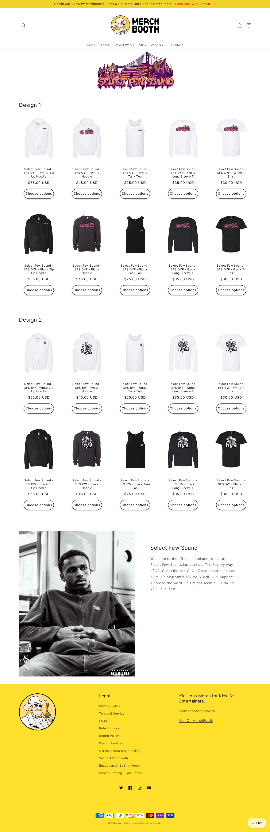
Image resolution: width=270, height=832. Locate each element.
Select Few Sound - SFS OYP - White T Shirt (231, 172)
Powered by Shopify (150, 823)
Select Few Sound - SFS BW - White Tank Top (134, 387)
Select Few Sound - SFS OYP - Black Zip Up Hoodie (39, 269)
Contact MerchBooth (197, 711)
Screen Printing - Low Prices (120, 773)
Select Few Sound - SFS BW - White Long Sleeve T (183, 387)
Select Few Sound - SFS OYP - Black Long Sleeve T (183, 269)
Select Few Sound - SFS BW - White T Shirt (231, 387)
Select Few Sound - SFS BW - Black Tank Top (135, 484)
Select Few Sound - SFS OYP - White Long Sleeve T (183, 172)
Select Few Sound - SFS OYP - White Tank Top (134, 172)
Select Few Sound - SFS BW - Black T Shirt (231, 484)
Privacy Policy (109, 706)
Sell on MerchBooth (113, 758)
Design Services (111, 743)
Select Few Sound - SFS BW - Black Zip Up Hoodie (38, 484)
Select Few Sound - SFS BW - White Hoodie (86, 387)
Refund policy (109, 728)
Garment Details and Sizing (119, 750)
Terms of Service (111, 713)
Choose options (39, 193)
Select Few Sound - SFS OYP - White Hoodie (86, 172)
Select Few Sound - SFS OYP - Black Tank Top (134, 269)
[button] (23, 25)
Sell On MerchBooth (196, 720)
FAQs (103, 721)
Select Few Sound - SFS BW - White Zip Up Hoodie (38, 387)
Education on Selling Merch (119, 765)
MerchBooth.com (128, 823)
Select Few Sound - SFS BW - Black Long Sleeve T (183, 484)
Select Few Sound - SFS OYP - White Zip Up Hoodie (39, 172)
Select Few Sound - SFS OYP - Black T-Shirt (231, 269)
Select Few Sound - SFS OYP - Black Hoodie (86, 269)
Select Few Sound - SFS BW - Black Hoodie (86, 484)
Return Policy (109, 735)
